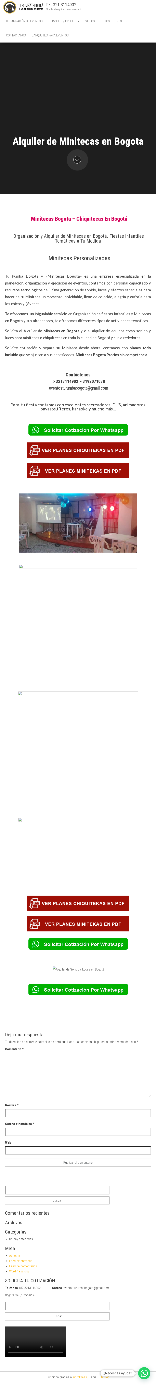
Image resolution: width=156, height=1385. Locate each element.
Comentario (14, 1049)
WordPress (80, 1377)
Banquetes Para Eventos (50, 35)
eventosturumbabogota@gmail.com (78, 388)
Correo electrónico (19, 1124)
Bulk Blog (103, 1377)
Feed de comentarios (23, 1266)
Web (8, 1142)
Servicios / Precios (63, 21)
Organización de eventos (24, 21)
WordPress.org (19, 1271)
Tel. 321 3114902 (61, 4)
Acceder (14, 1256)
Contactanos (16, 35)
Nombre (11, 1105)
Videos (90, 21)
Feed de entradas (20, 1261)
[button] (144, 1373)
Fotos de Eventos (114, 21)
